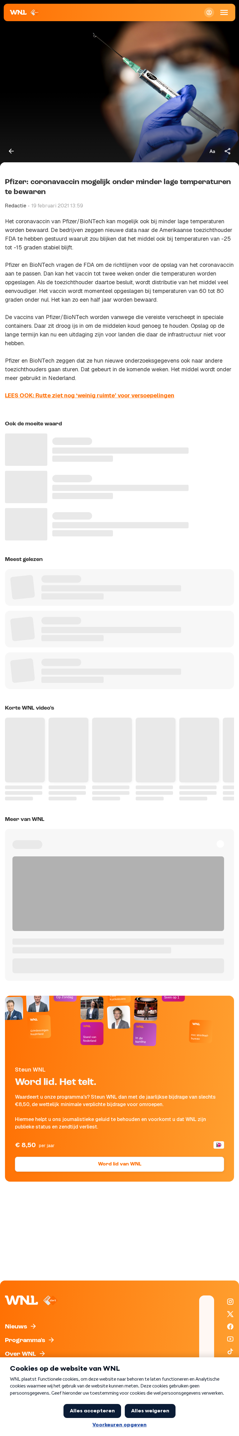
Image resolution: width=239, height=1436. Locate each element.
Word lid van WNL (119, 1164)
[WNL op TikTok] (230, 1351)
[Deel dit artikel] (228, 151)
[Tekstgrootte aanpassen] (212, 151)
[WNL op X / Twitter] (230, 1314)
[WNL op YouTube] (230, 1339)
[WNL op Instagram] (230, 1301)
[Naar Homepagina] (25, 12)
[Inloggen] (209, 12)
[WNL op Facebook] (230, 1326)
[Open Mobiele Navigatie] (224, 12)
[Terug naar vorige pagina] (11, 151)
